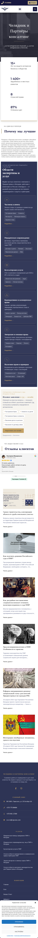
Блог (5, 889)
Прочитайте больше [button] (7, 471)
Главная (6, 884)
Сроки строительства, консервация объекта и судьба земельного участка (18, 513)
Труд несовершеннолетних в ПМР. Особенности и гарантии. (17, 648)
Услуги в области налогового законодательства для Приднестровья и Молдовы (18, 868)
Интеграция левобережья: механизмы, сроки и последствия (19, 739)
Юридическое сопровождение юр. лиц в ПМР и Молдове (18, 843)
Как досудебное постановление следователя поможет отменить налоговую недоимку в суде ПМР (16, 602)
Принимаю (19, 922)
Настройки (19, 931)
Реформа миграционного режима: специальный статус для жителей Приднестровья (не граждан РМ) (17, 693)
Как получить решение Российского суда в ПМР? (17, 557)
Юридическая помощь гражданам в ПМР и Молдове (16, 836)
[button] (35, 903)
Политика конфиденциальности (22, 935)
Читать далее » (8, 526)
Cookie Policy (10, 935)
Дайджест (7, 899)
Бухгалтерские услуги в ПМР (12, 849)
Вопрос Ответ (8, 894)
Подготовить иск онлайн (13, 430)
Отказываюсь (19, 926)
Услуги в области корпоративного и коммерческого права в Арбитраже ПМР (19, 854)
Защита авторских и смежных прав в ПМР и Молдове (17, 861)
